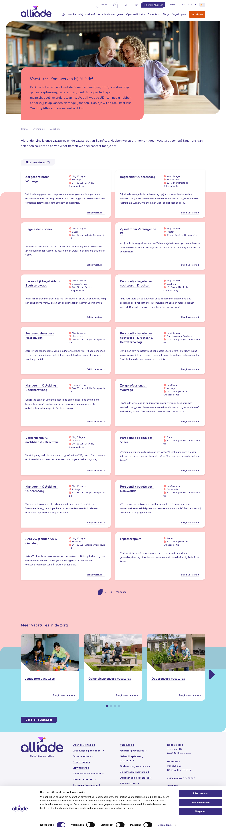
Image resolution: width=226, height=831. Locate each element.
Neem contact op (83, 779)
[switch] (90, 824)
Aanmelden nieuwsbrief (87, 773)
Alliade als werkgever (110, 14)
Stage (166, 14)
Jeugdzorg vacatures (40, 679)
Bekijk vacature (95, 212)
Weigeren (200, 811)
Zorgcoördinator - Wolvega (38, 179)
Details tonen (165, 825)
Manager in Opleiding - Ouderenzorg (41, 489)
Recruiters (154, 14)
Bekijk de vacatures (63, 695)
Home (24, 129)
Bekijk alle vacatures (39, 720)
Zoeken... (105, 4)
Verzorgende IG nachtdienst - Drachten (41, 440)
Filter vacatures (36, 162)
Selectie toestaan (200, 802)
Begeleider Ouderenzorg (137, 177)
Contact (172, 4)
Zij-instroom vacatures (133, 772)
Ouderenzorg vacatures (168, 679)
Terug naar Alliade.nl (85, 785)
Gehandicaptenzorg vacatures (109, 679)
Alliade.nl (153, 5)
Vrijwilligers (179, 14)
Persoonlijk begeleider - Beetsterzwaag (42, 283)
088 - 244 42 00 (189, 4)
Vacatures (197, 14)
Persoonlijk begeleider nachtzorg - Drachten (136, 283)
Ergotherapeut (130, 539)
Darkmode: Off (202, 5)
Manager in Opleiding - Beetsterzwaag (41, 387)
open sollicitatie (38, 146)
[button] (122, 4)
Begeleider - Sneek (38, 229)
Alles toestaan (200, 793)
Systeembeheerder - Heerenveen (39, 335)
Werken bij (39, 129)
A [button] (126, 4)
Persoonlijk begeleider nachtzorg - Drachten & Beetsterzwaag (136, 337)
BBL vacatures (129, 783)
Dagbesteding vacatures (135, 778)
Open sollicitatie (135, 14)
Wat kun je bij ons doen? (81, 14)
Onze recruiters (82, 756)
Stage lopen (80, 762)
